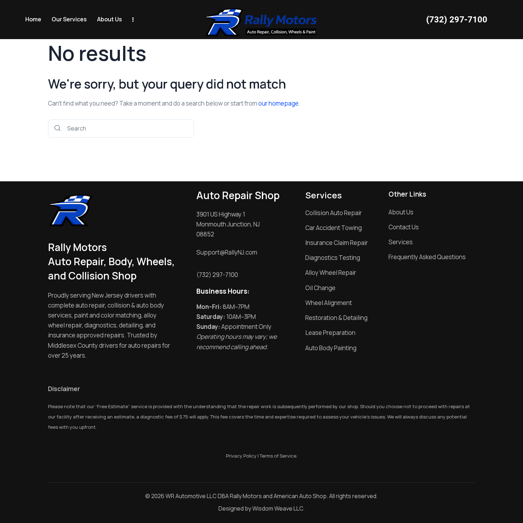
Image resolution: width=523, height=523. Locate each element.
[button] (69, 20)
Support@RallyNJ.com (226, 252)
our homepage (278, 103)
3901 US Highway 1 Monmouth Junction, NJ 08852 (228, 224)
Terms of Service (278, 456)
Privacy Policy (241, 456)
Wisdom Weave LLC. (278, 508)
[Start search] (57, 128)
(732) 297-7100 (456, 20)
